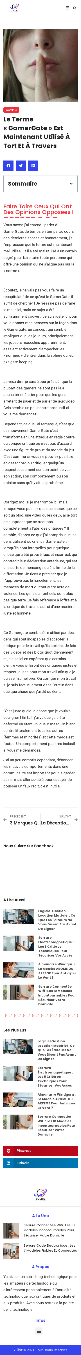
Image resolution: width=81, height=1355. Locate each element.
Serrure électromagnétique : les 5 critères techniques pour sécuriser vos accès (56, 946)
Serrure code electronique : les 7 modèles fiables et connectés (50, 1248)
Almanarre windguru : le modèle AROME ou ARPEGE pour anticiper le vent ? (57, 971)
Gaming (11, 110)
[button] (75, 8)
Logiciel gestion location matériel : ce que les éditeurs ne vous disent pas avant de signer (57, 920)
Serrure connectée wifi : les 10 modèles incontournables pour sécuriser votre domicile (57, 995)
